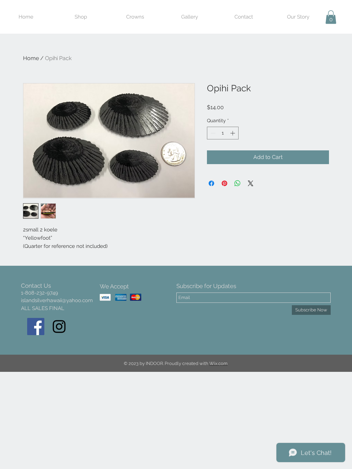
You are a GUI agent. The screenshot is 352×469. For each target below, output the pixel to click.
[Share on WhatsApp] (237, 183)
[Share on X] (250, 183)
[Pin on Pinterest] (224, 183)
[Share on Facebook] (211, 183)
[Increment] (233, 133)
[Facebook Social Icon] (35, 326)
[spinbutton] (223, 133)
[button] (331, 17)
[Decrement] (212, 133)
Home (31, 58)
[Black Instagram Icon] (59, 326)
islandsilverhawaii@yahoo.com (57, 300)
